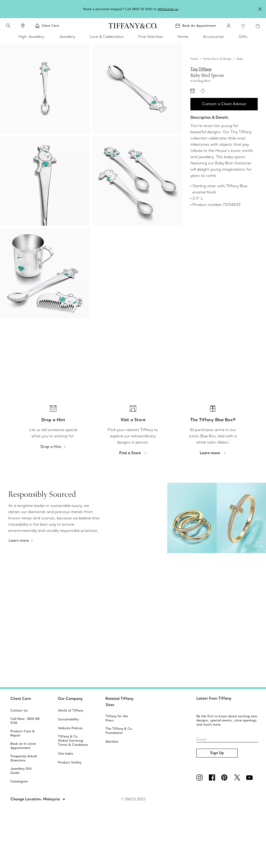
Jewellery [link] (67, 36)
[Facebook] (213, 777)
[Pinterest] (225, 777)
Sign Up (217, 752)
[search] (8, 26)
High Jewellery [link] (31, 36)
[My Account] (229, 26)
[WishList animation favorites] (243, 26)
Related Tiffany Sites (119, 701)
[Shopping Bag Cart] (258, 26)
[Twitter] (238, 777)
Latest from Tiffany (213, 698)
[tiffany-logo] (133, 25)
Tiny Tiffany (200, 69)
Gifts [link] (243, 36)
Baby (240, 59)
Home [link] (183, 36)
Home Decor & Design (217, 59)
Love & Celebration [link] (107, 36)
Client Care (20, 698)
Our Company (70, 698)
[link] (23, 26)
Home (194, 59)
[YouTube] (250, 777)
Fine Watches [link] (150, 36)
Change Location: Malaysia (35, 799)
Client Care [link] (50, 26)
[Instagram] (200, 777)
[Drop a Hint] (192, 91)
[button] (8, 26)
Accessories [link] (213, 36)
